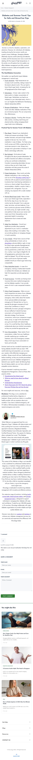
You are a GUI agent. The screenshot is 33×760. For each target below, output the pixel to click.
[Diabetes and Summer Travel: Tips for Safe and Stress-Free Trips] (16, 35)
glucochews (8, 243)
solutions (27, 514)
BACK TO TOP (16, 756)
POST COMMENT (8, 596)
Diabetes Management (9, 8)
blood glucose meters (16, 496)
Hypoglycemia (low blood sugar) (14, 376)
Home (2, 8)
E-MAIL (2, 569)
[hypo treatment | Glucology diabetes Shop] (16, 451)
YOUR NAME (4, 562)
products (19, 514)
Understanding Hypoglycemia (13, 383)
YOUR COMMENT (5, 577)
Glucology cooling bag (22, 178)
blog (27, 390)
